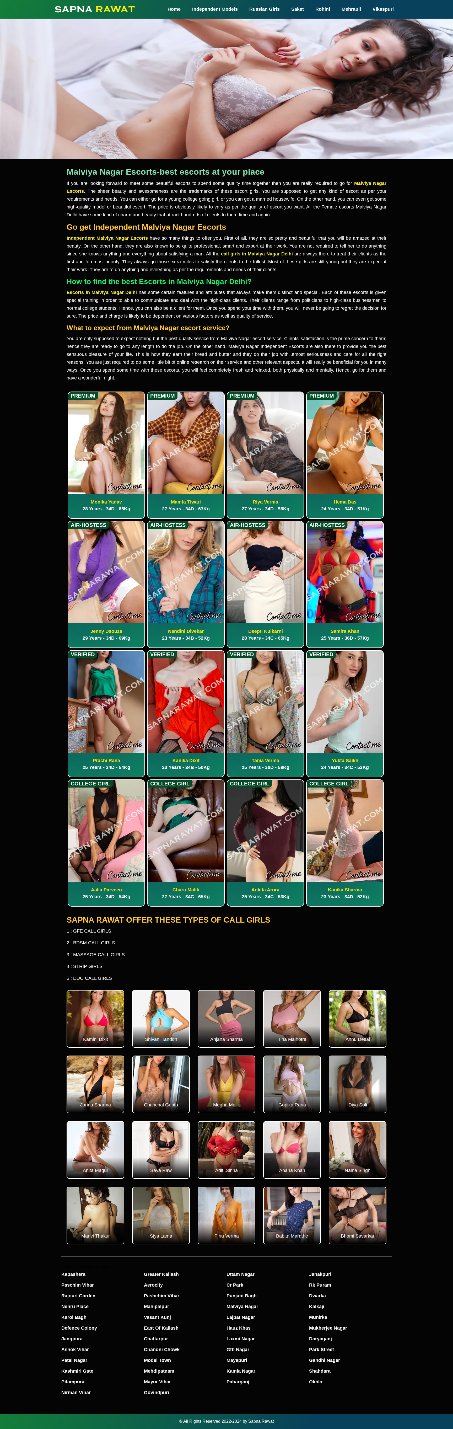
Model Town (157, 1360)
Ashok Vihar (75, 1349)
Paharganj (237, 1381)
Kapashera (73, 1274)
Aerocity (153, 1285)
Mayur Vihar (157, 1381)
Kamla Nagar (240, 1371)
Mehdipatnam (159, 1371)
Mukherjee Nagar (328, 1328)
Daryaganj (320, 1338)
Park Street (321, 1349)
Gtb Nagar (237, 1349)
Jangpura (72, 1338)
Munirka (318, 1317)
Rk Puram (320, 1285)
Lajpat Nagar (240, 1317)
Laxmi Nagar (240, 1338)
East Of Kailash (161, 1328)
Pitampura (72, 1381)
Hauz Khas (238, 1328)
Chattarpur (156, 1338)
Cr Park (234, 1285)
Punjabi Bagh (241, 1295)
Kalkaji (316, 1306)
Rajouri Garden (78, 1295)
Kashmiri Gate (77, 1371)
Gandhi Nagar (324, 1360)
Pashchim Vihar (161, 1295)
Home (174, 9)
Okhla (315, 1381)
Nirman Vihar (76, 1392)
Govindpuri (156, 1392)
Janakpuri (320, 1274)
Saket (297, 9)
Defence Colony (79, 1328)
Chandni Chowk (162, 1349)
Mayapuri (236, 1360)
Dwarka (317, 1295)
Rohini (322, 9)
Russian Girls (264, 9)
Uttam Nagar (240, 1274)
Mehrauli (351, 9)
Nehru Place (75, 1306)
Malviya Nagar (242, 1306)
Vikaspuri (383, 9)
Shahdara (320, 1371)
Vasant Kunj (157, 1317)
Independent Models (215, 9)
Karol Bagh (74, 1317)
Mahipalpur (156, 1306)
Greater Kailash (161, 1274)
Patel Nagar (74, 1360)
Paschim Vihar (77, 1285)
